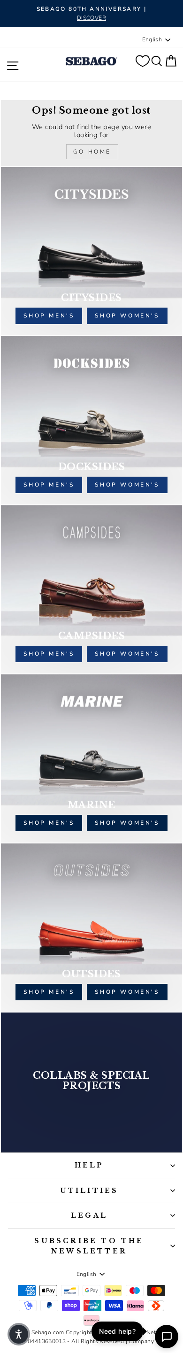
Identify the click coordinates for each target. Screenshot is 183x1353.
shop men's (48, 315)
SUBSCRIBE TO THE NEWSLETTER (89, 1246)
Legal (89, 1215)
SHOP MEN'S (48, 823)
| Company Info (146, 1341)
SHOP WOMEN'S (127, 823)
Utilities (89, 1190)
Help (89, 1165)
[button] (19, 1334)
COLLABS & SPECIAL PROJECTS (91, 1080)
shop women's (127, 315)
